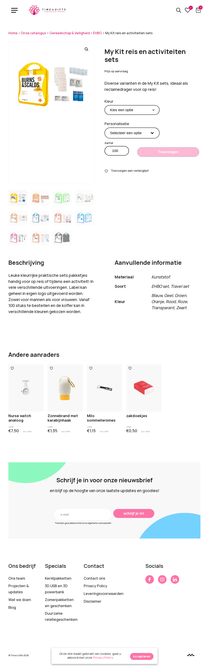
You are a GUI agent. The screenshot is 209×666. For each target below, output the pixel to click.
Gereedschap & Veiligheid (69, 33)
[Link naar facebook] (149, 579)
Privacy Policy (95, 585)
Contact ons (94, 578)
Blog (12, 607)
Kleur (108, 101)
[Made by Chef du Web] (191, 655)
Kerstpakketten (58, 578)
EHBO (97, 33)
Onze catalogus (33, 33)
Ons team (16, 578)
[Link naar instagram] (162, 579)
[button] (86, 49)
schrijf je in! (133, 513)
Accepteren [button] (141, 656)
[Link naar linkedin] (175, 579)
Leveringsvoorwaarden (103, 593)
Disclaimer (92, 601)
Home (13, 33)
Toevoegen (168, 151)
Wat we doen (19, 599)
